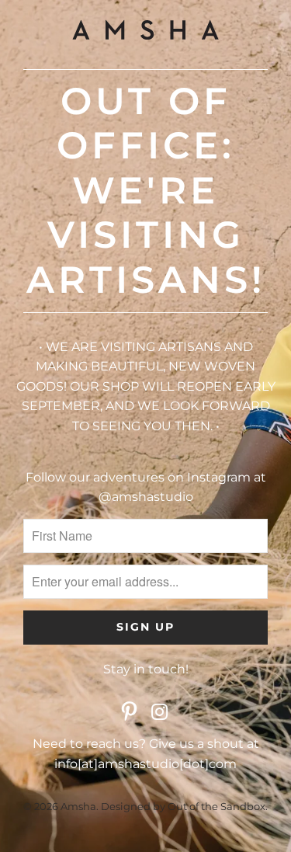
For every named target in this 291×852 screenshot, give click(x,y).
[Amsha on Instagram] (160, 713)
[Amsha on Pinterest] (129, 713)
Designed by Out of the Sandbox (183, 806)
